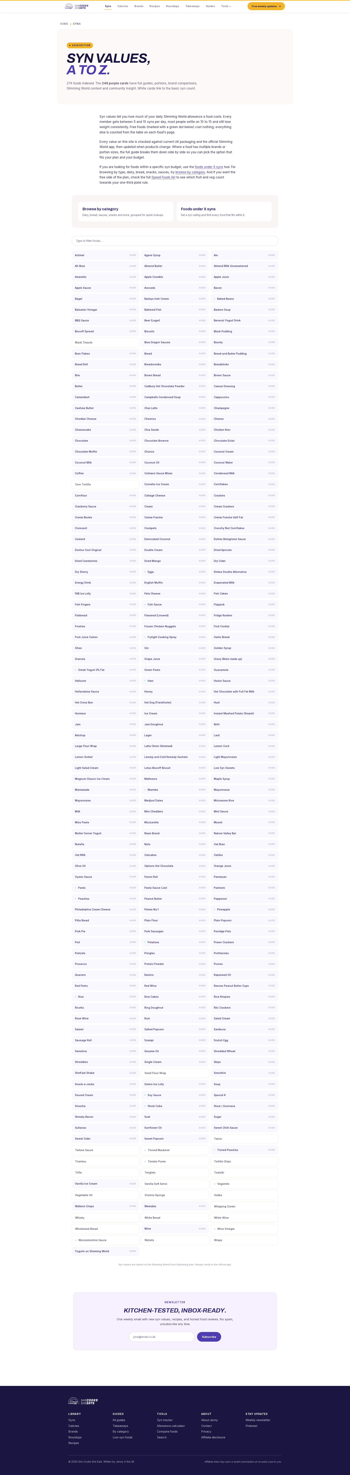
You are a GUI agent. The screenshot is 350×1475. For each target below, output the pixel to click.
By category (121, 1431)
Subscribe (209, 1337)
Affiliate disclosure (213, 1437)
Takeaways (192, 6)
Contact (206, 1426)
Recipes (154, 6)
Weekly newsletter (258, 1420)
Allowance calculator (171, 1426)
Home (64, 23)
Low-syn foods (123, 1437)
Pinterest (251, 1426)
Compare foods (167, 1431)
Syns (108, 6)
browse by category (190, 172)
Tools (224, 6)
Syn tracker (165, 1420)
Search (162, 1437)
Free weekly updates (264, 6)
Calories (122, 6)
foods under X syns (209, 167)
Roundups (172, 6)
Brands (138, 6)
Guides (210, 6)
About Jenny (209, 1420)
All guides (119, 1420)
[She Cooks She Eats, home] (76, 6)
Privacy (206, 1431)
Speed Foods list (163, 177)
